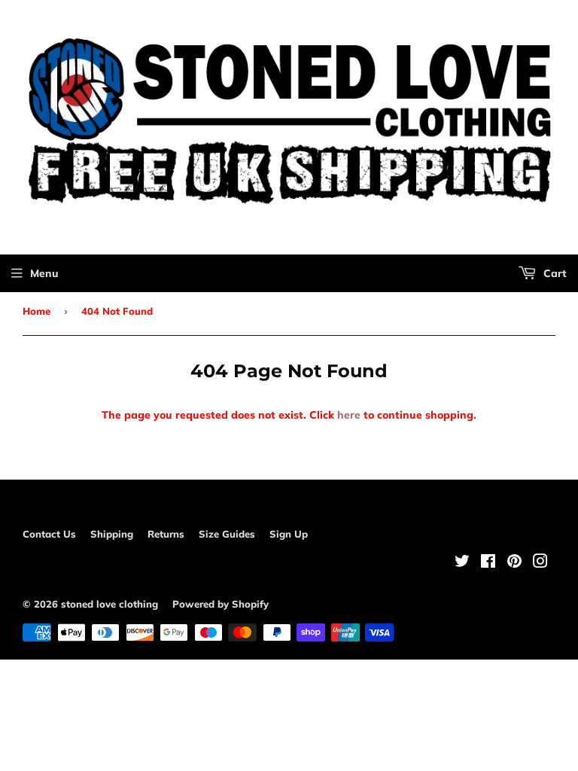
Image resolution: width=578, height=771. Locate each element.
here (348, 415)
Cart (553, 273)
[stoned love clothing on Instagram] (540, 563)
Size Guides (227, 534)
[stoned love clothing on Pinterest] (514, 563)
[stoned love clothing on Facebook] (488, 563)
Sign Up (288, 534)
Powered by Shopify (220, 604)
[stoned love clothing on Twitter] (462, 563)
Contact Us (49, 534)
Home (36, 311)
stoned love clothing (109, 604)
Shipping (111, 534)
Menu (44, 273)
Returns (166, 534)
